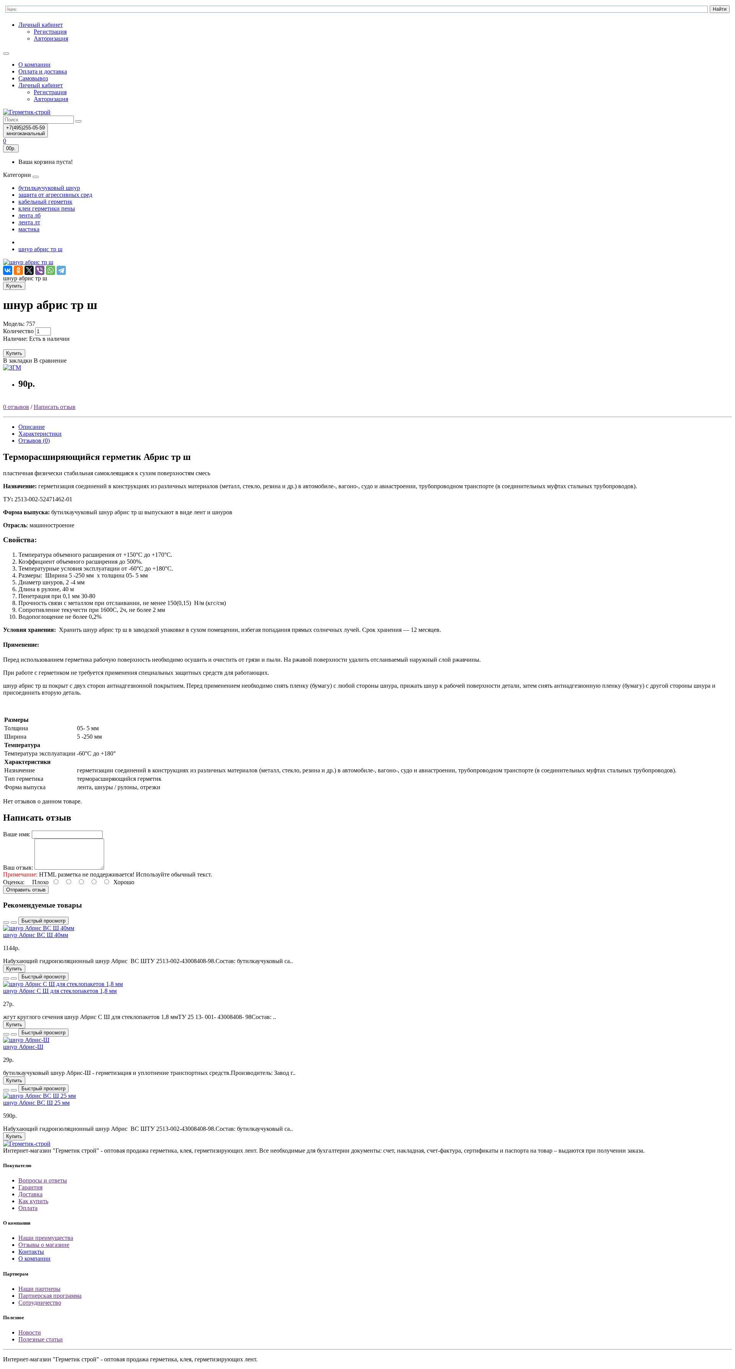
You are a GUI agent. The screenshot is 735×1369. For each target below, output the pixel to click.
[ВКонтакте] (7, 270)
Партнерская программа (50, 1295)
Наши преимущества (45, 1238)
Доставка (30, 1194)
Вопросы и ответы (42, 1180)
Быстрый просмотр (43, 921)
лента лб (29, 215)
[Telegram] (61, 270)
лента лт (29, 222)
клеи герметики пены (46, 208)
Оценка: (13, 882)
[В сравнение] (14, 922)
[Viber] (39, 270)
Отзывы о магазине (43, 1244)
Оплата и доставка (42, 71)
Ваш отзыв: (18, 867)
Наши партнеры (39, 1289)
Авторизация (51, 38)
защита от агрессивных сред (55, 194)
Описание (31, 427)
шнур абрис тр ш (40, 249)
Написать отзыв (54, 407)
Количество (18, 331)
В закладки (17, 360)
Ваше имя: (16, 834)
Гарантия (30, 1187)
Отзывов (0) (34, 440)
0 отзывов (16, 407)
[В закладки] (6, 922)
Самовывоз (33, 78)
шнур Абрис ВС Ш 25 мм (36, 1102)
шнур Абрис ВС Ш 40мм (35, 935)
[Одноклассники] (18, 270)
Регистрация (50, 31)
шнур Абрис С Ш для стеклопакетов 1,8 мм (60, 991)
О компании (34, 64)
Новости (29, 1332)
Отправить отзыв (26, 890)
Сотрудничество (39, 1302)
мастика (28, 229)
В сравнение (50, 360)
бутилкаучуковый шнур (49, 188)
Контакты (31, 1251)
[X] (29, 270)
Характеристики (40, 433)
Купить (14, 286)
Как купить (33, 1201)
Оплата (28, 1208)
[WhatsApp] (50, 270)
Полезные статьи (40, 1339)
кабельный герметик (45, 201)
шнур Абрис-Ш (23, 1047)
